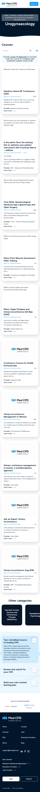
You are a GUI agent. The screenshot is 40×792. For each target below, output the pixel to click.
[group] (12, 615)
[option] (11, 706)
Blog (22, 743)
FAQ (3, 738)
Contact (24, 727)
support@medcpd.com (10, 750)
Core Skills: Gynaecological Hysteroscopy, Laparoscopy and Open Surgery (19, 204)
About (4, 743)
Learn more (8, 111)
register (23, 57)
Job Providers (7, 770)
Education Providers (28, 738)
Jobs (22, 732)
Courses (5, 732)
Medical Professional (12, 96)
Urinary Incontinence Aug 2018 (19, 570)
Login (11, 779)
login (12, 57)
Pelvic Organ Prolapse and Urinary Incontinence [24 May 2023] (18, 312)
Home (4, 727)
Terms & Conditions (17, 788)
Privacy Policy (6, 788)
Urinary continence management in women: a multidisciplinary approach (20, 468)
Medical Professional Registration (14, 764)
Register (29, 779)
